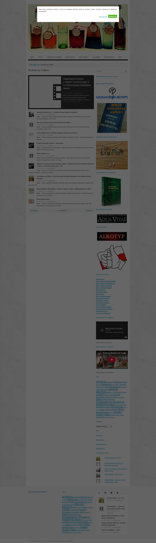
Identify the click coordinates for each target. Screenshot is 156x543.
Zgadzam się (112, 16)
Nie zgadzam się (103, 16)
